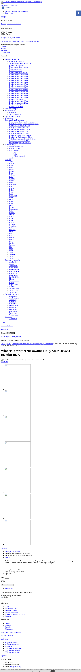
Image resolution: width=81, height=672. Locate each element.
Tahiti (11, 252)
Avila (11, 162)
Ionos (11, 205)
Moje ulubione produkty (13, 652)
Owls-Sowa (13, 226)
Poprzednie (4, 362)
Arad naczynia (14, 298)
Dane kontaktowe (7, 326)
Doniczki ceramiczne (12, 59)
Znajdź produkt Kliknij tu (20, 41)
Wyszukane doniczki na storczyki (20, 63)
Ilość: (2, 577)
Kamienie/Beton (10, 110)
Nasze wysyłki (14, 150)
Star (10, 247)
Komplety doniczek (15, 69)
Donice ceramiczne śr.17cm (18, 84)
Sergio (11, 243)
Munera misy (13, 305)
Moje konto (5, 639)
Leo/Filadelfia (14, 277)
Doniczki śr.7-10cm (15, 71)
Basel (11, 167)
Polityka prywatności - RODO (15, 614)
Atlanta (11, 264)
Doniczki (4, 47)
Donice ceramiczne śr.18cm (18, 86)
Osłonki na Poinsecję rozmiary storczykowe (23, 124)
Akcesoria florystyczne (12, 116)
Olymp (11, 220)
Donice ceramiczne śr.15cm (18, 80)
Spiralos (12, 245)
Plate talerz (13, 309)
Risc (10, 235)
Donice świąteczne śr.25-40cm (19, 141)
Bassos (11, 169)
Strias (11, 250)
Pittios (11, 232)
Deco (11, 192)
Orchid (11, 283)
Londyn (12, 213)
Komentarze (9, 588)
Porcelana (4, 50)
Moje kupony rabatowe (13, 650)
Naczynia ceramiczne (12, 294)
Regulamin (4, 329)
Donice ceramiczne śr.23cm (18, 95)
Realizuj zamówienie (14, 24)
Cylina (11, 188)
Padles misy (13, 307)
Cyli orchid (13, 273)
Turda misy (13, 313)
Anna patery (13, 296)
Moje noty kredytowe (12, 644)
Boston (11, 171)
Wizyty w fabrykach (16, 146)
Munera (11, 215)
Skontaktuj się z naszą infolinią (11, 336)
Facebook (7, 7)
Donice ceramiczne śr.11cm (18, 73)
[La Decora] (21, 2)
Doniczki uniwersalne (16, 65)
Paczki (16, 152)
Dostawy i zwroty (11, 610)
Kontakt (7, 627)
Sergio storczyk (14, 288)
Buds (11, 173)
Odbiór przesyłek (19, 156)
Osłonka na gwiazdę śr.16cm (18, 133)
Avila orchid (13, 266)
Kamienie (12, 112)
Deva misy (12, 302)
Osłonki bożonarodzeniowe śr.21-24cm (22, 139)
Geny (11, 201)
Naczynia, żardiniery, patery (18, 67)
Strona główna (6, 344)
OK (53, 671)
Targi (11, 158)
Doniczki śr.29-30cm (16, 105)
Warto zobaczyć (10, 145)
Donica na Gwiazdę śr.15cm (18, 131)
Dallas (11, 190)
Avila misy (12, 300)
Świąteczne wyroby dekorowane (20, 143)
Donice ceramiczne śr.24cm (18, 97)
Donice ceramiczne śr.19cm (18, 88)
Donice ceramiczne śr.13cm (18, 76)
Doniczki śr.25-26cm (16, 99)
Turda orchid (13, 290)
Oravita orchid (14, 281)
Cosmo (11, 180)
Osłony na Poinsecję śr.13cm (18, 127)
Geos (11, 203)
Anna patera (13, 319)
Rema (11, 233)
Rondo (11, 239)
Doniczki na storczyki (16, 61)
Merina (11, 279)
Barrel (11, 165)
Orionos (12, 224)
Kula (11, 211)
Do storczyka (5, 52)
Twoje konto (9, 13)
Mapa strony (9, 629)
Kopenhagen (13, 209)
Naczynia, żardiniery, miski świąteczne (22, 122)
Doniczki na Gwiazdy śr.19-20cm (20, 137)
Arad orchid (13, 262)
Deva (11, 194)
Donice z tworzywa (11, 109)
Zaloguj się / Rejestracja (9, 5)
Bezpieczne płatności (12, 612)
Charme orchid (14, 271)
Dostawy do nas (14, 148)
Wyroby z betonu (15, 114)
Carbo (11, 177)
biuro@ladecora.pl (15, 666)
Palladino (12, 230)
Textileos (12, 254)
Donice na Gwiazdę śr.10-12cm (19, 126)
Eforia (11, 197)
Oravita (11, 222)
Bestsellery (8, 625)
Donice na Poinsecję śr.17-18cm (20, 135)
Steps (11, 249)
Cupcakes (12, 184)
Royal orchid (13, 285)
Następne (4, 548)
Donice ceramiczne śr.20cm (18, 90)
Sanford (12, 286)
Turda (11, 256)
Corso (11, 182)
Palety (16, 154)
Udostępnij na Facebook (13, 551)
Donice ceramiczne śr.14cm (18, 78)
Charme (12, 179)
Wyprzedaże (9, 118)
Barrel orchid (13, 268)
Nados (11, 216)
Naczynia (4, 48)
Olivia (11, 218)
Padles (11, 228)
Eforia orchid (13, 275)
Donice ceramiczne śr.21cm (18, 92)
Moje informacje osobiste (13, 648)
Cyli (10, 186)
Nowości (8, 623)
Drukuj (7, 557)
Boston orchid (14, 269)
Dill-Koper (13, 196)
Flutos (11, 199)
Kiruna (11, 207)
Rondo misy (13, 311)
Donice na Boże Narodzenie (14, 120)
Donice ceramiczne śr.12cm (18, 74)
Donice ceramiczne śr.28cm (18, 103)
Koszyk (3, 17)
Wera (11, 258)
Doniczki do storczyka (12, 260)
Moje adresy (9, 646)
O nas (3, 322)
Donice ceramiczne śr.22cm (18, 93)
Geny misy (13, 303)
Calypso (12, 175)
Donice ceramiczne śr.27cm (18, 101)
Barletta (11, 163)
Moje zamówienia (11, 643)
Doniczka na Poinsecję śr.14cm (19, 129)
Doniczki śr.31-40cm (16, 107)
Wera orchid (13, 292)
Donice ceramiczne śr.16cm (18, 82)
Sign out (3, 656)
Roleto (11, 237)
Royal (11, 241)
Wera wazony (13, 315)
